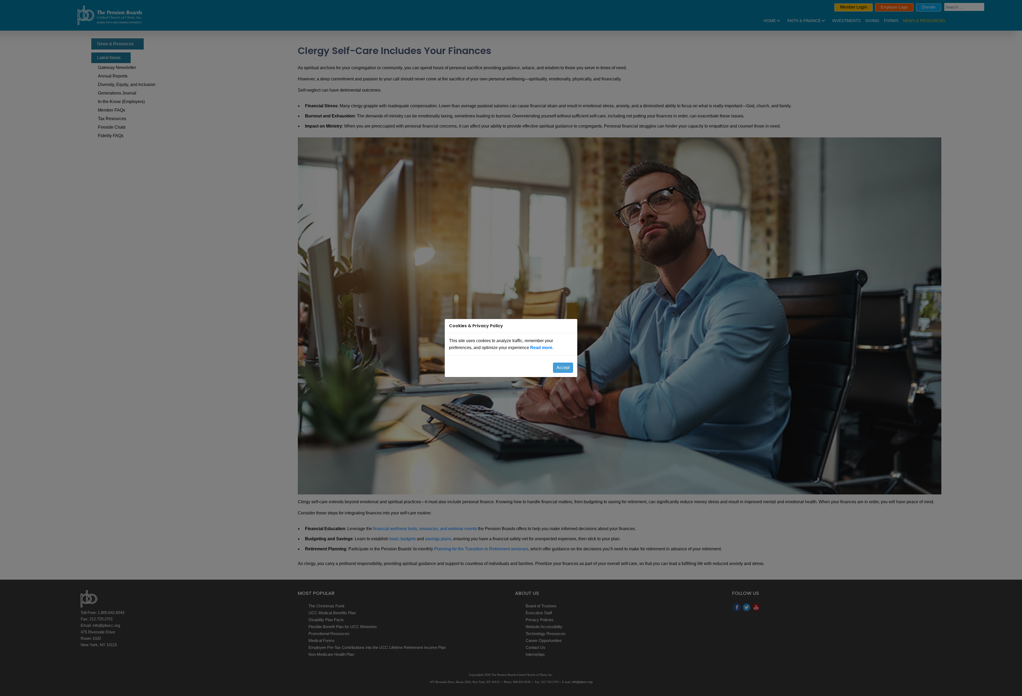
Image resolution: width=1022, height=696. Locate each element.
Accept (563, 367)
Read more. (541, 347)
